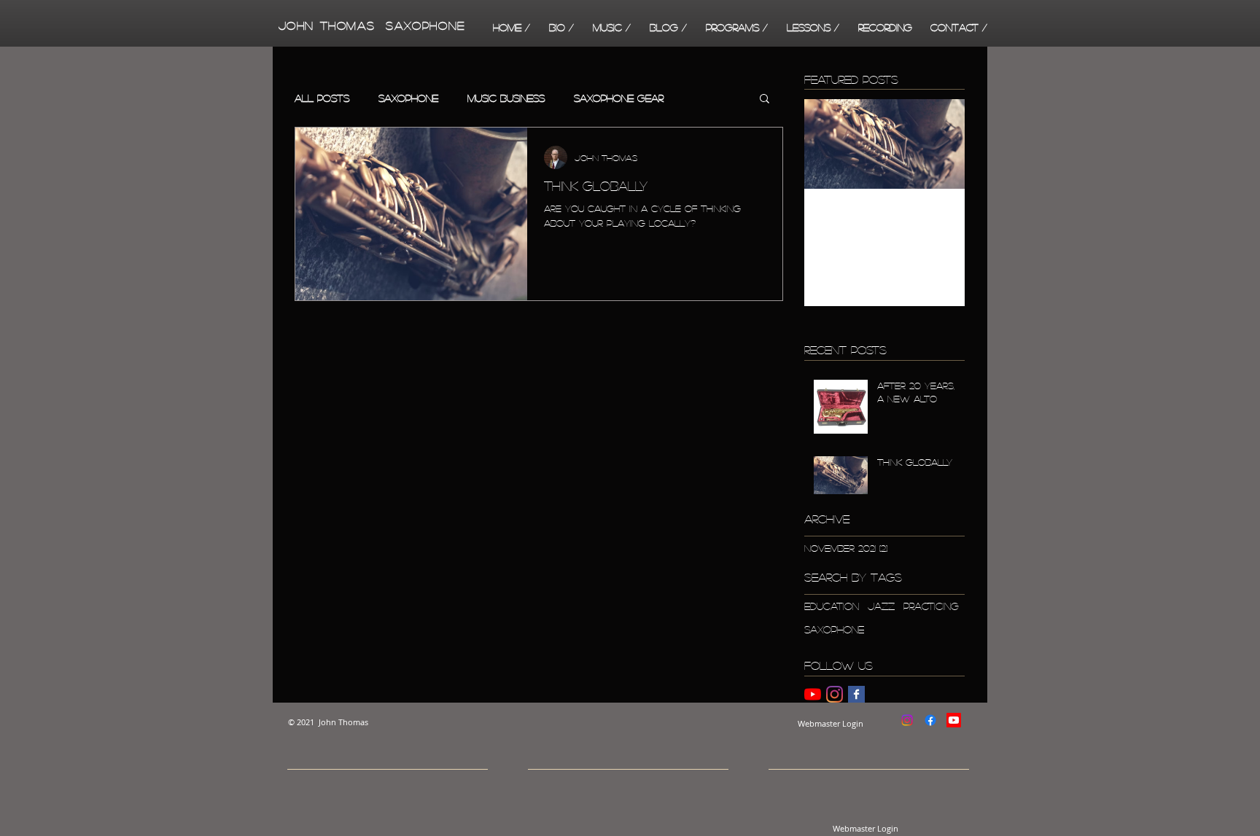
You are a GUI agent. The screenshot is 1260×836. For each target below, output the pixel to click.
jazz (881, 606)
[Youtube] (953, 720)
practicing (931, 606)
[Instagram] (834, 694)
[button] (611, 27)
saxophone (834, 629)
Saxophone (408, 98)
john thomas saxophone (369, 25)
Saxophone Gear (619, 98)
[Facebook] (930, 720)
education (831, 606)
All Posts (322, 98)
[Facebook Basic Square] (856, 694)
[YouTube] (812, 694)
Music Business (506, 98)
